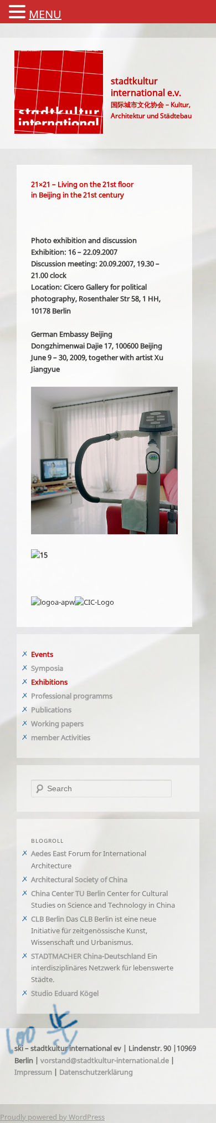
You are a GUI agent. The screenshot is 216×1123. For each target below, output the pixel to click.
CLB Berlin (59, 928)
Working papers (69, 721)
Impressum (107, 1081)
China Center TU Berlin (80, 891)
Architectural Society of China (91, 877)
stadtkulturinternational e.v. (160, 87)
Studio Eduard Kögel (77, 1003)
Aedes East (61, 851)
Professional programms (84, 694)
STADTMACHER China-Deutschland (100, 965)
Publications (63, 707)
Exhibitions (61, 680)
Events (54, 652)
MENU (45, 14)
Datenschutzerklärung (65, 1093)
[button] (19, 12)
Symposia (59, 666)
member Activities (72, 735)
